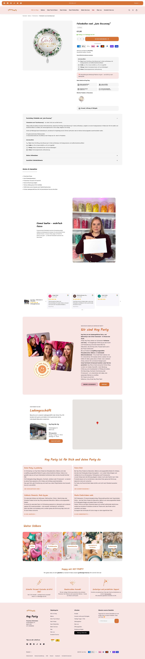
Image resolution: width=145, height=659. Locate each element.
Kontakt (104, 384)
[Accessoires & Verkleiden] (72, 546)
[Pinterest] (11, 3)
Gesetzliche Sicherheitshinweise (34, 160)
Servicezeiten (108, 594)
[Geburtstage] (92, 546)
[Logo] (12, 10)
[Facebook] (7, 3)
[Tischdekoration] (32, 546)
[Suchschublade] (129, 10)
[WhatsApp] (21, 3)
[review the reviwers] (68, 295)
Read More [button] (51, 306)
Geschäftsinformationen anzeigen (85, 55)
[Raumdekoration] (52, 546)
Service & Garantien (30, 169)
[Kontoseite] (133, 10)
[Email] (17, 3)
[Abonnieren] (116, 621)
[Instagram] (4, 3)
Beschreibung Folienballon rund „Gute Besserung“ (39, 118)
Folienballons (35, 15)
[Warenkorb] (136, 10)
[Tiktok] (14, 3)
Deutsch (28, 652)
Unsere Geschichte (89, 384)
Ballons (29, 15)
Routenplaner (55, 441)
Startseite (25, 15)
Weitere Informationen (32, 155)
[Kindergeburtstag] (112, 546)
